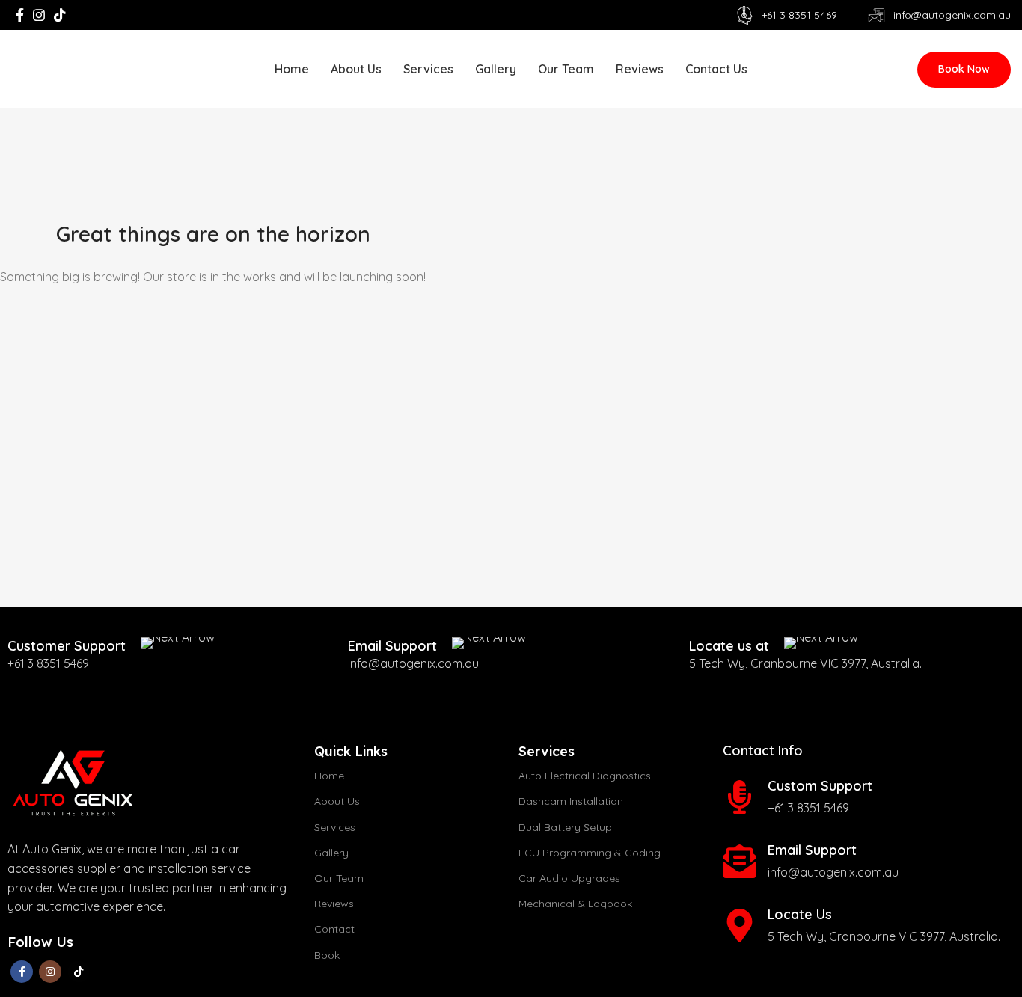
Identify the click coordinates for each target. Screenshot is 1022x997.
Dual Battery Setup (565, 827)
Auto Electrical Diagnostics (584, 775)
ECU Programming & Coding (589, 852)
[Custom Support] (739, 797)
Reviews (334, 903)
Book (327, 955)
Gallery (331, 852)
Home (329, 775)
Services (334, 827)
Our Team (339, 878)
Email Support (812, 850)
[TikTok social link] (59, 15)
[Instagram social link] (38, 15)
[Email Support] (739, 861)
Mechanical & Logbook (575, 903)
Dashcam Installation (570, 801)
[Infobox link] (111, 645)
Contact (334, 929)
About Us (337, 801)
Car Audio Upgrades (569, 878)
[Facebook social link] (19, 15)
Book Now (964, 69)
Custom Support (820, 785)
